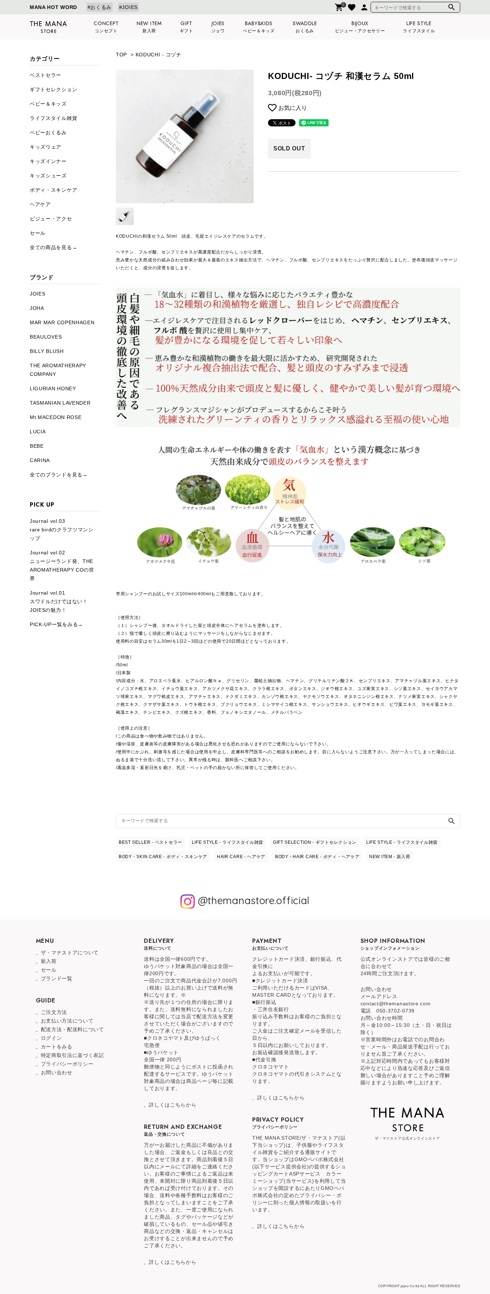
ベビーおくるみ (48, 132)
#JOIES (128, 7)
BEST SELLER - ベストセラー (150, 842)
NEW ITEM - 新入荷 (389, 856)
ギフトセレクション (53, 89)
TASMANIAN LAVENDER (60, 403)
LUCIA (38, 431)
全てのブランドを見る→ (59, 475)
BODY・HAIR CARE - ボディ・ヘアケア (317, 856)
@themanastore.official (252, 900)
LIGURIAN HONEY (53, 388)
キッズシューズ (48, 175)
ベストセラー (45, 75)
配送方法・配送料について (72, 1029)
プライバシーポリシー (67, 1064)
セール (38, 233)
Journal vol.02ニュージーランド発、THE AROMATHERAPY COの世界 (62, 565)
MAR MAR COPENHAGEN (62, 322)
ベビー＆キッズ (48, 104)
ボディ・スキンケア (53, 190)
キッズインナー (48, 161)
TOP (121, 54)
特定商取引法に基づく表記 (72, 1055)
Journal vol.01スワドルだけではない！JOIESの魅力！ (59, 601)
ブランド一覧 (56, 978)
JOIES (38, 294)
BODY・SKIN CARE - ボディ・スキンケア (163, 856)
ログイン (51, 1038)
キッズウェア (45, 147)
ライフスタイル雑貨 (53, 118)
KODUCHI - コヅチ (159, 54)
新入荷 (49, 961)
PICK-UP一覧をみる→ (56, 624)
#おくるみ (100, 7)
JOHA (37, 308)
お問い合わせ (56, 1072)
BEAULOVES (46, 337)
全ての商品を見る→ (53, 247)
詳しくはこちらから (172, 1105)
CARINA (40, 460)
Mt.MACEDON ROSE (56, 417)
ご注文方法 (54, 1012)
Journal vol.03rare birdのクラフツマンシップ (62, 529)
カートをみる (56, 1046)
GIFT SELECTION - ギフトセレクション (315, 842)
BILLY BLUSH (47, 351)
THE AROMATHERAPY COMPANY (58, 370)
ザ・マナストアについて (70, 952)
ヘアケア (40, 204)
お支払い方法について (67, 1021)
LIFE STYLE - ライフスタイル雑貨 (227, 842)
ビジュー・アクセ (51, 219)
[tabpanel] (185, 136)
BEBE (37, 446)
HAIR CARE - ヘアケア (241, 856)
